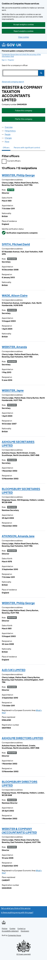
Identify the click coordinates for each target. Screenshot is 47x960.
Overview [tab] (9, 127)
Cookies (12, 928)
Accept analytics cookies (23, 24)
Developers (25, 931)
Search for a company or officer (15, 65)
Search (41, 73)
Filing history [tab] (10, 131)
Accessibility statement (10, 931)
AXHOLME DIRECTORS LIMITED (22, 738)
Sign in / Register (8, 60)
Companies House (14, 935)
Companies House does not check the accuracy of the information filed (21, 55)
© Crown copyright (24, 954)
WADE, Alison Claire (14, 295)
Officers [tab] (6, 147)
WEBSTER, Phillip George (18, 175)
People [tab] (7, 134)
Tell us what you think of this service (15, 908)
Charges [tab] (8, 138)
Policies (4, 928)
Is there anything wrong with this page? (17, 912)
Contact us (21, 928)
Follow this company (23, 110)
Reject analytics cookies (23, 31)
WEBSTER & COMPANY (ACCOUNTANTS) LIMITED (19, 830)
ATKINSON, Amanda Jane (18, 536)
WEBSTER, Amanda (14, 347)
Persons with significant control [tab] (27, 147)
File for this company (23, 119)
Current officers (13, 161)
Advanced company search (13, 82)
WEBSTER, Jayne (13, 390)
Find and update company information (18, 51)
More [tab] (7, 141)
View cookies (23, 37)
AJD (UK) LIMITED (13, 670)
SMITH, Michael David (16, 244)
